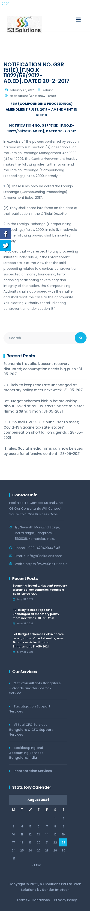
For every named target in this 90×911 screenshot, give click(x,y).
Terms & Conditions (33, 900)
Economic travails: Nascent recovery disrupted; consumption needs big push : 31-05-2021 (43, 368)
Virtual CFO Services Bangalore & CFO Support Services (31, 729)
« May (36, 865)
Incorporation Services (33, 771)
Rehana (48, 90)
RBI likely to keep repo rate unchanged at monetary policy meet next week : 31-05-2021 (43, 388)
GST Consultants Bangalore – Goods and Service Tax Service (35, 688)
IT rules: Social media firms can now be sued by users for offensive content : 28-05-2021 (43, 451)
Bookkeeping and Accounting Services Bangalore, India (26, 752)
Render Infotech (55, 889)
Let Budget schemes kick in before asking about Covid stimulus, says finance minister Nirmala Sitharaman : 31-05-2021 (43, 406)
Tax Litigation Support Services (29, 709)
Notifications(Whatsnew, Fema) (33, 96)
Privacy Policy (65, 900)
